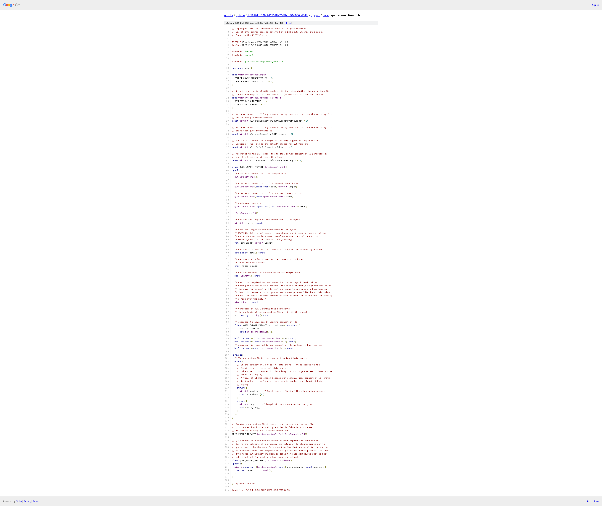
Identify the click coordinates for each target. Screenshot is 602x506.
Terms (36, 501)
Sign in (595, 4)
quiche (228, 15)
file (288, 23)
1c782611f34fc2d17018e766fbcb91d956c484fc (277, 15)
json (596, 501)
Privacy (27, 501)
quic (317, 15)
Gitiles (19, 501)
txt (589, 501)
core (326, 15)
